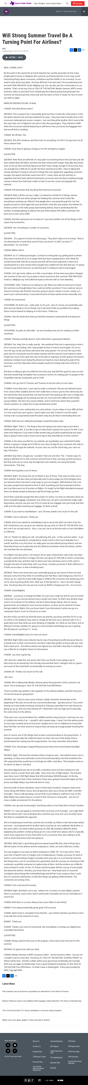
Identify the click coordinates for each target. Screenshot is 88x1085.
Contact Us (37, 1046)
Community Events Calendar (75, 1062)
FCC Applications (56, 1057)
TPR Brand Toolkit (39, 1057)
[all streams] (84, 11)
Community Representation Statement (38, 1068)
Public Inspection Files (56, 1052)
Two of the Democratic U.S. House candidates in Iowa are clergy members (32, 1010)
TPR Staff (71, 1041)
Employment (37, 1051)
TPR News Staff (74, 1046)
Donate (78, 3)
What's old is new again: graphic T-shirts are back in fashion (26, 1020)
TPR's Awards (73, 1057)
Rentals (53, 1068)
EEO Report (54, 1046)
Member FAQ (55, 1063)
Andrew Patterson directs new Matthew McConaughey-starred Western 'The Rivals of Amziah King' (42, 1001)
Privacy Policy (38, 1062)
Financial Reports (56, 1041)
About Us (36, 1041)
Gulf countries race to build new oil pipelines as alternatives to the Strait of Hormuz (35, 991)
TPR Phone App (73, 1051)
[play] (6, 11)
